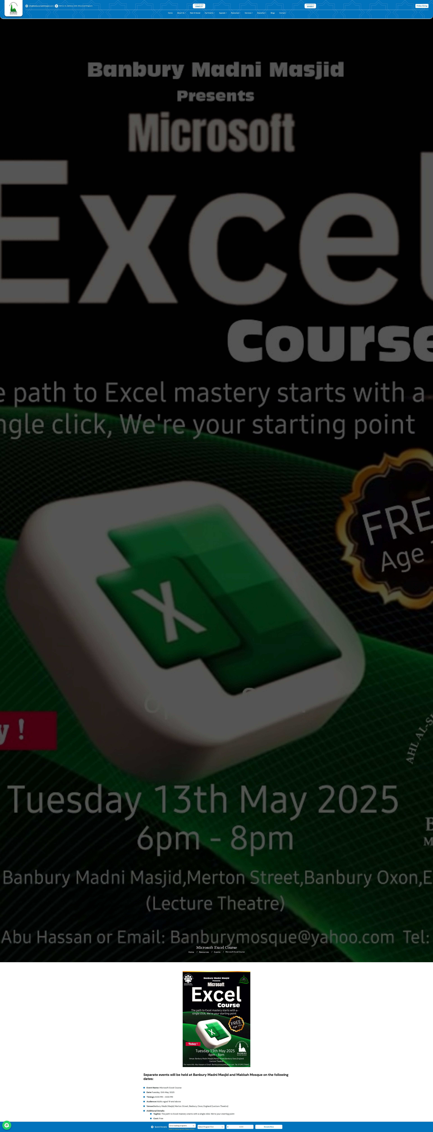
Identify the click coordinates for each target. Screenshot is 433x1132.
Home (170, 13)
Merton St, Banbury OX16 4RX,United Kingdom (76, 6)
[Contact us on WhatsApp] (6, 1125)
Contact (282, 13)
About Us (180, 13)
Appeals (222, 13)
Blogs (273, 13)
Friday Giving (422, 6)
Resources (235, 13)
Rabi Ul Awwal (195, 13)
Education (261, 13)
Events (217, 952)
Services (248, 13)
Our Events (209, 13)
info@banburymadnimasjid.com (41, 6)
